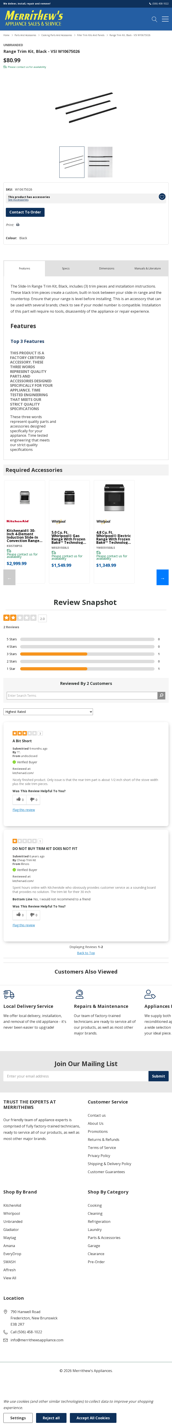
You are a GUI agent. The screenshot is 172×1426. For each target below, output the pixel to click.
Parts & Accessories (104, 1237)
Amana (9, 1245)
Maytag (9, 1237)
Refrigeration (99, 1221)
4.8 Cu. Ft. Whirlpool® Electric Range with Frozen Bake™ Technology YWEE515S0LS (113, 537)
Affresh (9, 1269)
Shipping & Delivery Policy (109, 1163)
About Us (95, 1123)
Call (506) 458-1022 (26, 1331)
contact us (22, 67)
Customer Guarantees (106, 1171)
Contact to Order (25, 212)
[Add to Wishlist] (162, 196)
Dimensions (106, 268)
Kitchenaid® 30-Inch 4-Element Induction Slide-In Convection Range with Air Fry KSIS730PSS (23, 535)
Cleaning (95, 1213)
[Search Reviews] (161, 695)
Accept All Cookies (93, 1417)
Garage (94, 1245)
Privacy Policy (99, 1155)
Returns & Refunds (103, 1139)
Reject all (51, 1417)
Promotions (98, 1131)
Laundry (95, 1229)
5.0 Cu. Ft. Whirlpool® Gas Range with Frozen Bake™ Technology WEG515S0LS (68, 537)
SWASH (9, 1261)
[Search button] (154, 19)
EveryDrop (12, 1253)
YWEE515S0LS (105, 548)
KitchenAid (12, 1205)
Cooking (95, 1205)
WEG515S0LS (60, 548)
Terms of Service (102, 1147)
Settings (18, 1417)
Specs (65, 268)
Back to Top (86, 953)
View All (9, 1277)
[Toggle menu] (165, 19)
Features (24, 268)
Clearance (96, 1253)
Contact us (97, 1115)
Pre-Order (96, 1261)
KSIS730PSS (14, 546)
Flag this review (24, 810)
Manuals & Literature (148, 268)
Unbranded (12, 1221)
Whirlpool (11, 1213)
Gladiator (11, 1229)
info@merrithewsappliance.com (37, 1340)
